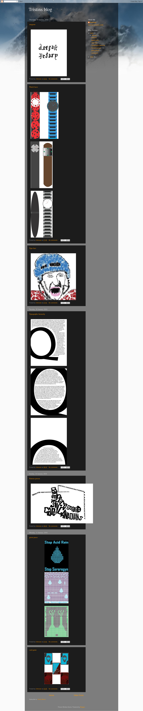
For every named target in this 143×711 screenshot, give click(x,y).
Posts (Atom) (42, 699)
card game (33, 650)
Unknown (93, 22)
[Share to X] (65, 79)
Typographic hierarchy (37, 314)
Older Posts (79, 695)
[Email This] (62, 79)
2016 (92, 33)
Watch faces (33, 87)
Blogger (82, 707)
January (94, 35)
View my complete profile (95, 25)
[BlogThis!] (63, 79)
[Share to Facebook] (67, 79)
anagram (32, 24)
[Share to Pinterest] (69, 79)
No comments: (53, 79)
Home (51, 695)
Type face (32, 248)
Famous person (34, 478)
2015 (92, 57)
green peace (33, 537)
